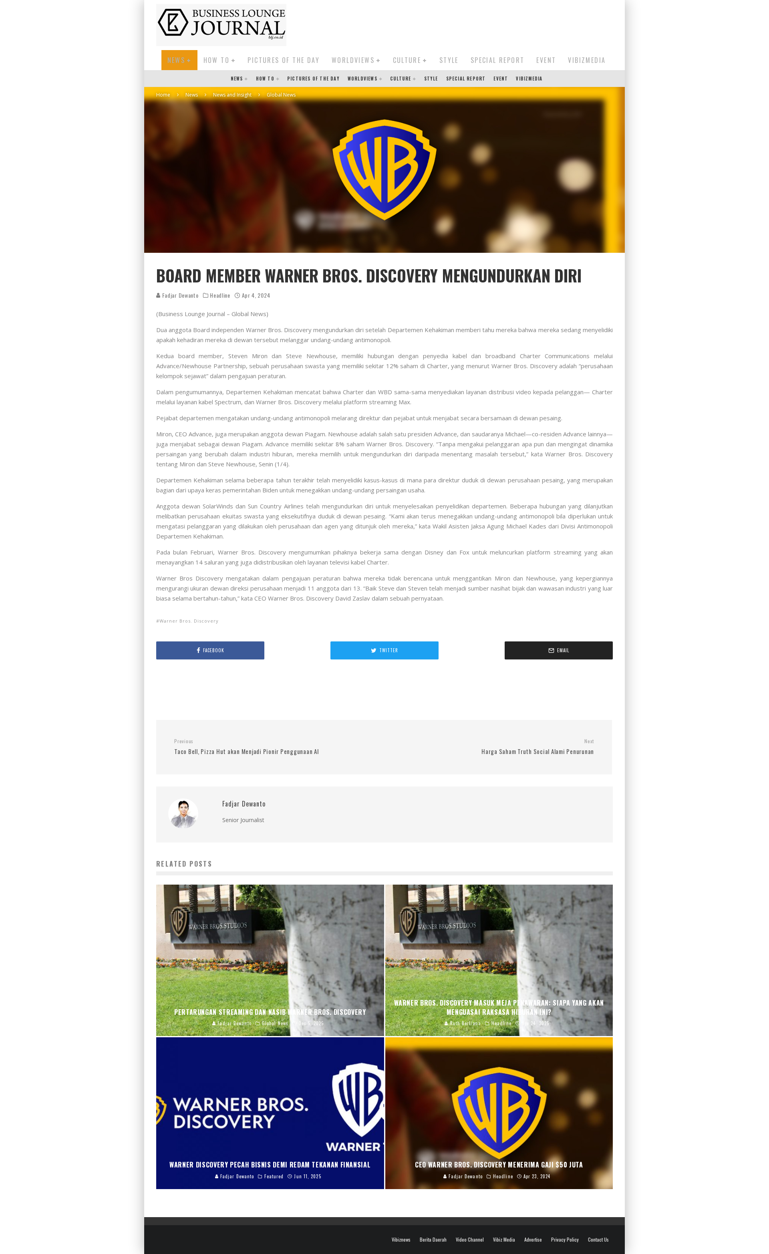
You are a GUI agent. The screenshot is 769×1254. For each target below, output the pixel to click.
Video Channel (470, 1239)
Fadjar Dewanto (180, 295)
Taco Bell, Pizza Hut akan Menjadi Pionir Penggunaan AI (246, 747)
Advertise (533, 1239)
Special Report (498, 60)
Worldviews (353, 60)
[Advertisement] (467, 24)
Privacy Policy (565, 1239)
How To (216, 60)
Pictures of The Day (284, 60)
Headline (220, 295)
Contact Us (598, 1239)
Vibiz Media (504, 1239)
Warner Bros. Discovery (189, 621)
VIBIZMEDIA (587, 60)
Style (449, 60)
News (176, 60)
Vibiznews (401, 1239)
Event (546, 60)
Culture (407, 60)
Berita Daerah (433, 1239)
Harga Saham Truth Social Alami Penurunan (537, 747)
